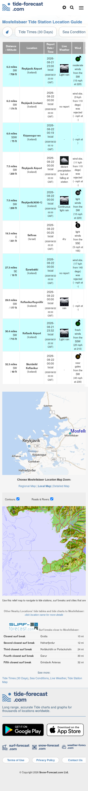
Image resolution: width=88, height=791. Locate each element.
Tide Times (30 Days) (36, 31)
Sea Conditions (39, 678)
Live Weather (58, 678)
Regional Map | (28, 486)
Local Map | (45, 486)
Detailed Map (61, 486)
